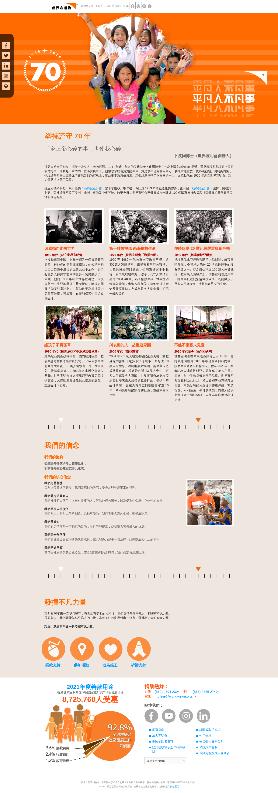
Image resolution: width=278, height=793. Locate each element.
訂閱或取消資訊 (210, 729)
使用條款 (205, 735)
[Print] (6, 90)
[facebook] (6, 41)
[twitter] (6, 55)
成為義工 (110, 665)
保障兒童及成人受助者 (214, 753)
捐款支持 (53, 665)
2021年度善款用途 (90, 687)
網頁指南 (158, 729)
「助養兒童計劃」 (93, 188)
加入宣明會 (159, 735)
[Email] (6, 76)
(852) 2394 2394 (167, 692)
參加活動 (81, 665)
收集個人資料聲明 (211, 741)
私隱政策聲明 (208, 747)
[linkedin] (6, 66)
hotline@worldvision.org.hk (176, 696)
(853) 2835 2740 (205, 692)
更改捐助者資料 (162, 741)
